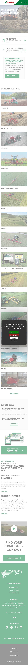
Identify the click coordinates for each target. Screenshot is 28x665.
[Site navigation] (2, 2)
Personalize (14, 338)
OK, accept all (14, 332)
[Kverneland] (9, 2)
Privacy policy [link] (14, 340)
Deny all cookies (14, 335)
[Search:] (21, 8)
